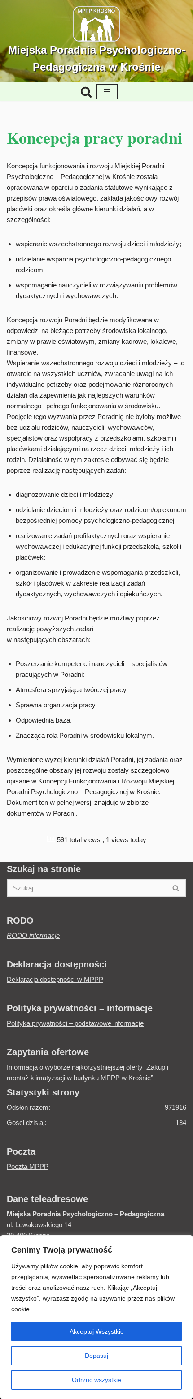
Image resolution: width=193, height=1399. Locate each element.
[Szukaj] (86, 92)
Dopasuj (96, 1355)
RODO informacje (33, 935)
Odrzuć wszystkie (96, 1379)
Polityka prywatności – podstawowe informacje (75, 1023)
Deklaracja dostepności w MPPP (55, 979)
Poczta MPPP (27, 1166)
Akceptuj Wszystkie (97, 1331)
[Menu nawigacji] (107, 91)
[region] (96, 1317)
